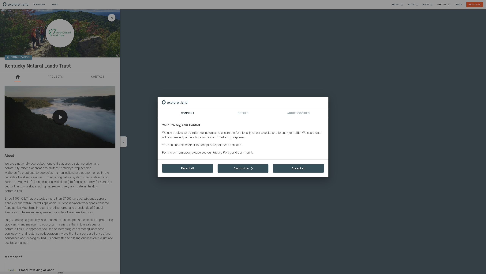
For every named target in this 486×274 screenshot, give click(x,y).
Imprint (247, 152)
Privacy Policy (221, 152)
